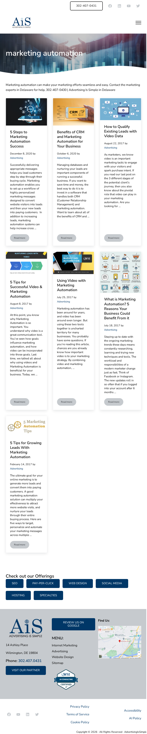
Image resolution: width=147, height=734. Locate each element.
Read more (21, 238)
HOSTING (18, 595)
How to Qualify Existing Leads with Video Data (120, 131)
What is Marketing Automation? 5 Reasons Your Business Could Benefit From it (120, 308)
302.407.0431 (30, 660)
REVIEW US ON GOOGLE (73, 624)
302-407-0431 (86, 6)
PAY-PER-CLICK (43, 583)
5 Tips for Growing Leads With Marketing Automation (25, 450)
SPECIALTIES (48, 595)
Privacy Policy (79, 707)
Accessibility (132, 710)
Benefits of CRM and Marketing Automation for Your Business (70, 139)
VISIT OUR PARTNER (26, 670)
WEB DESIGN (78, 583)
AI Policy (135, 718)
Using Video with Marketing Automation (71, 285)
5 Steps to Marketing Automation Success (20, 139)
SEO (14, 583)
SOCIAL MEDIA (112, 583)
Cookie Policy (80, 722)
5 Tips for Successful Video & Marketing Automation (26, 289)
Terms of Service (77, 714)
